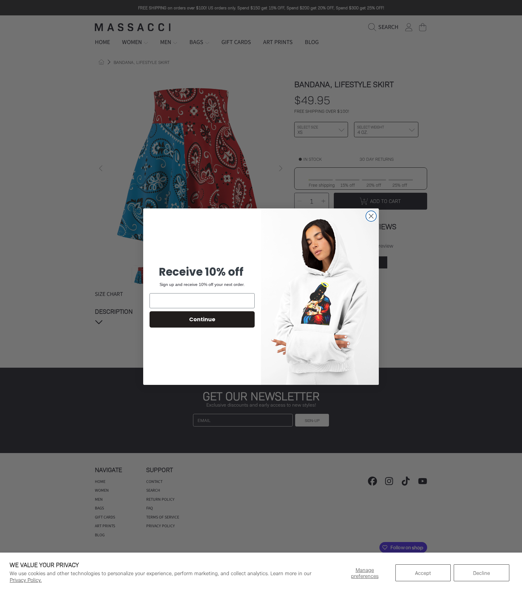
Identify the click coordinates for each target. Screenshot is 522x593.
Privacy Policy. (26, 579)
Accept (423, 572)
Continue (202, 319)
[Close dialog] (371, 216)
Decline (481, 572)
